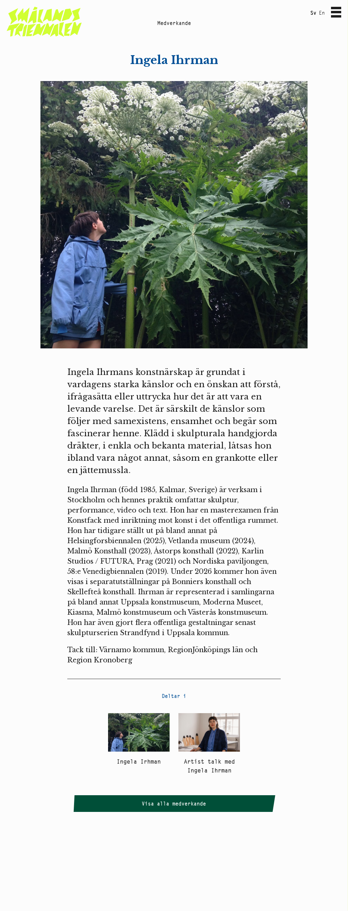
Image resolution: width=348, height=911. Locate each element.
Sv (313, 13)
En (322, 13)
